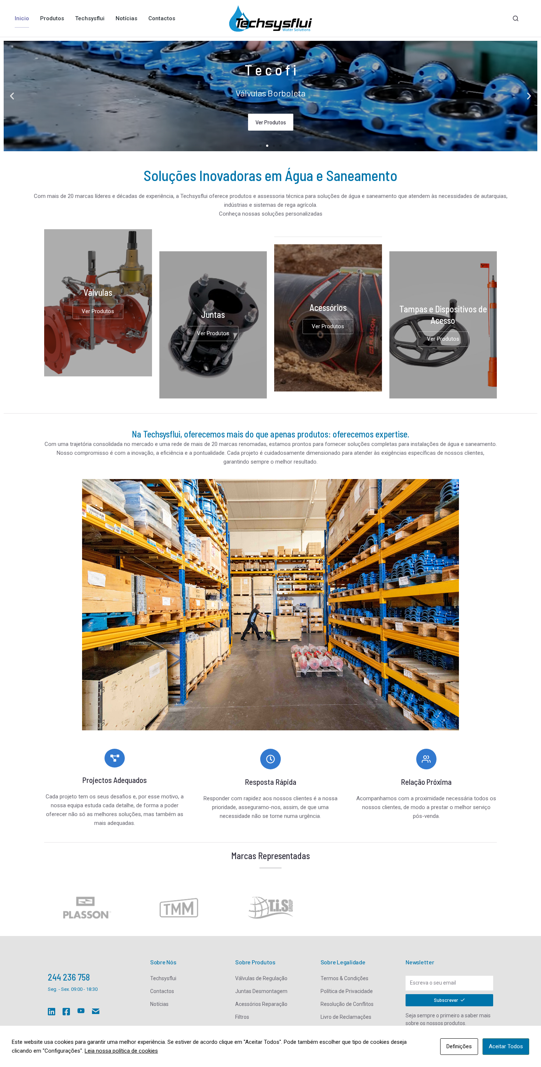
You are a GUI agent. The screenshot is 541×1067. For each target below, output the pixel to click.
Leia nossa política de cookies (121, 1050)
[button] (12, 96)
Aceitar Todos (506, 1046)
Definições (459, 1046)
